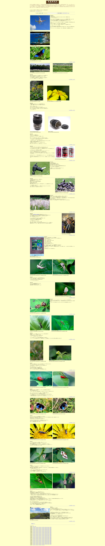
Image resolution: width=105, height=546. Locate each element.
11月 (33, 526)
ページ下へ (73, 79)
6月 (40, 527)
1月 (33, 527)
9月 (45, 527)
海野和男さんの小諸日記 (36, 214)
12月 (35, 526)
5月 (39, 527)
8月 (43, 527)
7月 (42, 527)
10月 (47, 527)
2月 (34, 527)
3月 (36, 527)
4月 (37, 527)
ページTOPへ (70, 79)
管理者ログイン (33, 523)
